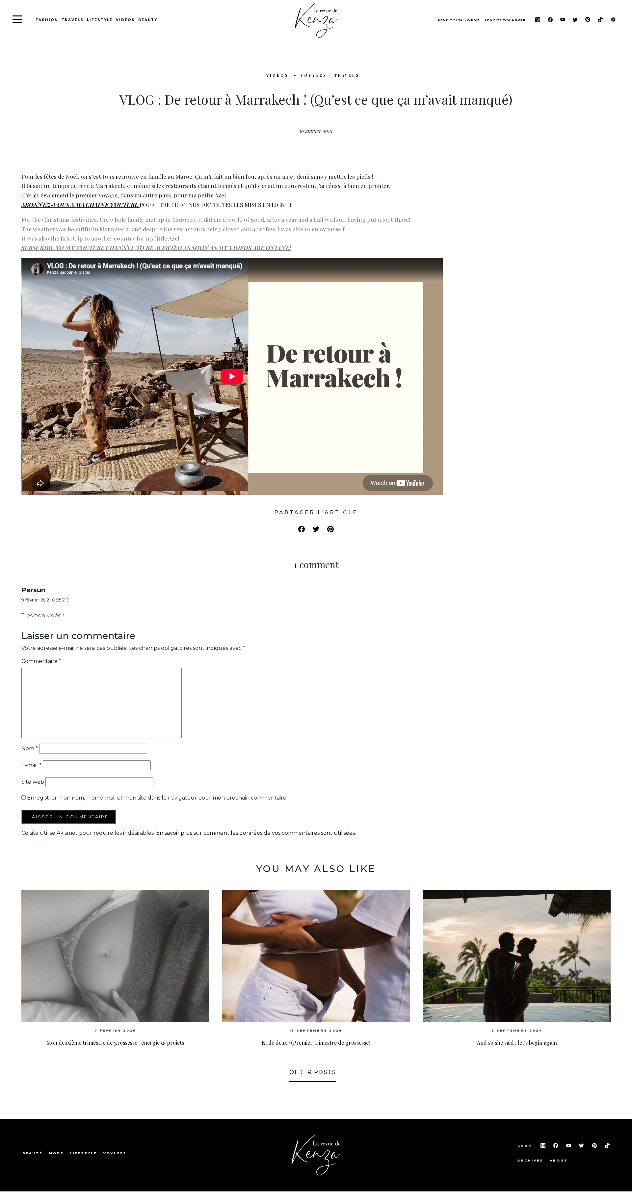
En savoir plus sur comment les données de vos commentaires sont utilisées (255, 833)
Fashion (47, 20)
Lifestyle (100, 20)
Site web (32, 782)
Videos (125, 20)
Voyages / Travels (330, 75)
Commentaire (41, 661)
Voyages (114, 1153)
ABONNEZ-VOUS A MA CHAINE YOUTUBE (79, 204)
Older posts (312, 1072)
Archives (530, 1160)
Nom (29, 748)
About (559, 1160)
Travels (73, 20)
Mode (56, 1153)
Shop (525, 1146)
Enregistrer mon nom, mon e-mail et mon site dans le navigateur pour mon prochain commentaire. (157, 798)
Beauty (147, 20)
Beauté (32, 1153)
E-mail (31, 765)
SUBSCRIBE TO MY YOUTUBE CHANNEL (78, 247)
